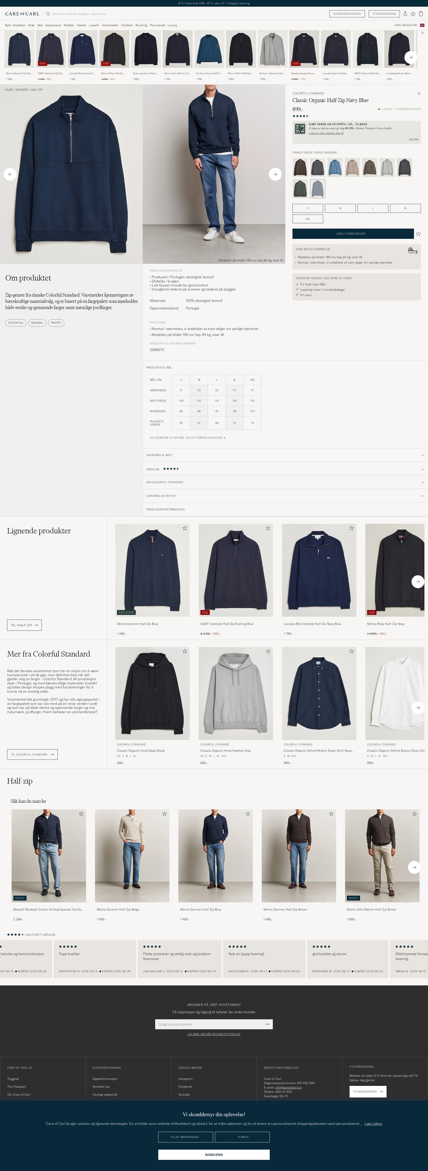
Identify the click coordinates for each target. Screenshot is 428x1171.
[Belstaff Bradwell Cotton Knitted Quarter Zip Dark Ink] (49, 905)
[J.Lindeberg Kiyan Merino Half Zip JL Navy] (399, 70)
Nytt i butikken (15, 25)
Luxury (172, 25)
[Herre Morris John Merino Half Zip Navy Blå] (178, 49)
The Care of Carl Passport (214, 3)
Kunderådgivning (347, 13)
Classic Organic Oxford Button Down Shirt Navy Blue (317, 751)
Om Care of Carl (19, 1095)
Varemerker (110, 25)
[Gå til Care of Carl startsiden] (22, 14)
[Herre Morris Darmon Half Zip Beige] (132, 855)
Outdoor (127, 25)
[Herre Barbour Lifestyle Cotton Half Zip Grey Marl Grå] (273, 49)
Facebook (185, 1087)
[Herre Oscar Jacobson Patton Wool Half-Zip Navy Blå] (146, 49)
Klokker (69, 25)
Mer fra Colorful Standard (48, 654)
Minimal (37, 322)
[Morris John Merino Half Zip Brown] (382, 905)
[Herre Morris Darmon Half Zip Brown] (299, 855)
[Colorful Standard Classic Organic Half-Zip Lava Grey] (404, 167)
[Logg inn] (405, 13)
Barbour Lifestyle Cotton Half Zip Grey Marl (271, 73)
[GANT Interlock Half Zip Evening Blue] (51, 70)
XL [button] (405, 208)
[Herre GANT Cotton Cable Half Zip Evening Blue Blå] (368, 49)
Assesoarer (53, 25)
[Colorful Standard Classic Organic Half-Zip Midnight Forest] (300, 189)
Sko (40, 25)
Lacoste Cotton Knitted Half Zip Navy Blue (334, 73)
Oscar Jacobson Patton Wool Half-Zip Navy (144, 73)
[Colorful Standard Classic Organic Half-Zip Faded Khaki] (352, 167)
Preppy (56, 322)
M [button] (340, 208)
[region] (214, 959)
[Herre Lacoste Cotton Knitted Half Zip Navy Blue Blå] (336, 49)
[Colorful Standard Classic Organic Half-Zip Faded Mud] (370, 167)
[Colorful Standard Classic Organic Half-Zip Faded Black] (317, 167)
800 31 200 (284, 1092)
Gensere (22, 89)
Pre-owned (157, 25)
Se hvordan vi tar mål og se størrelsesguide (186, 437)
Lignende (39, 530)
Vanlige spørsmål (105, 1095)
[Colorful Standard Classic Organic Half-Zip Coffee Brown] (300, 167)
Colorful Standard (308, 93)
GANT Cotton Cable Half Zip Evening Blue (366, 73)
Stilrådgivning (384, 13)
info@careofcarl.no (288, 1087)
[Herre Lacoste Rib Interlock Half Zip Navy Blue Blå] (83, 49)
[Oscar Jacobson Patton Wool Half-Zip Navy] (146, 70)
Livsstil (94, 25)
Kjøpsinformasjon (105, 1079)
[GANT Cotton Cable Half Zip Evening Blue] (368, 70)
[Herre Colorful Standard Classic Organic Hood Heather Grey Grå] (236, 693)
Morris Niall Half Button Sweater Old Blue (240, 73)
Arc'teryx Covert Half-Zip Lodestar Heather (208, 73)
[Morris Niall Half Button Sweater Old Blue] (241, 70)
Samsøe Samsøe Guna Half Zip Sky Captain (302, 73)
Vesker (81, 25)
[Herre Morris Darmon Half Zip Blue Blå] (19, 49)
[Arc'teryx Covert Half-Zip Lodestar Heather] (209, 70)
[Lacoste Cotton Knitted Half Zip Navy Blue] (336, 70)
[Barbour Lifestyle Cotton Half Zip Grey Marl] (273, 70)
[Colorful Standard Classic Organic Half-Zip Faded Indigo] (335, 167)
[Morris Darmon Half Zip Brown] (299, 905)
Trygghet (13, 1079)
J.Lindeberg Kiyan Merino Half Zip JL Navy (399, 73)
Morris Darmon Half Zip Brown (285, 909)
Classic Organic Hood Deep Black (141, 751)
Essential (16, 322)
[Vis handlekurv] (420, 13)
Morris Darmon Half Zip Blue (18, 73)
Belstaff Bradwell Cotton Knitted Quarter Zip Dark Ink (48, 909)
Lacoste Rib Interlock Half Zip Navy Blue (83, 73)
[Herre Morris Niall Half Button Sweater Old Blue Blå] (241, 49)
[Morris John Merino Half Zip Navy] (178, 70)
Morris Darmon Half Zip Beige (118, 909)
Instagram (185, 1079)
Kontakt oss (101, 1087)
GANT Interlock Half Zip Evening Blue (50, 73)
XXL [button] (308, 219)
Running (141, 25)
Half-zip (36, 89)
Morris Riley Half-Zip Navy (112, 73)
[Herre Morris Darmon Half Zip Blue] (215, 855)
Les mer (414, 138)
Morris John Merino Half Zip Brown (371, 909)
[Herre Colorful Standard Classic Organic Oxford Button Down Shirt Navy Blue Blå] (319, 693)
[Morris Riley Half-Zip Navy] (114, 70)
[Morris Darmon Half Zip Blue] (19, 70)
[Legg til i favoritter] (184, 529)
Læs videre (373, 1124)
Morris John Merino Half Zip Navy (177, 73)
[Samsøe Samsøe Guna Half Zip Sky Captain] (304, 70)
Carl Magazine (405, 25)
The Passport (16, 1087)
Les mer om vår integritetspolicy (214, 1034)
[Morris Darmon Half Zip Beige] (132, 905)
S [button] (308, 208)
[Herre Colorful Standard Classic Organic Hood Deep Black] (152, 693)
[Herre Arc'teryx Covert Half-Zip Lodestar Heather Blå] (209, 49)
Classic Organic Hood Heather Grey (225, 751)
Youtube (184, 1095)
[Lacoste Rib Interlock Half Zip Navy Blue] (83, 70)
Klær (31, 25)
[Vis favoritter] (413, 14)
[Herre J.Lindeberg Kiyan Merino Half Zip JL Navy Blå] (399, 49)
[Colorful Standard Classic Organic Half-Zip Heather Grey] (387, 167)
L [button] (373, 208)
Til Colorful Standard (29, 754)
